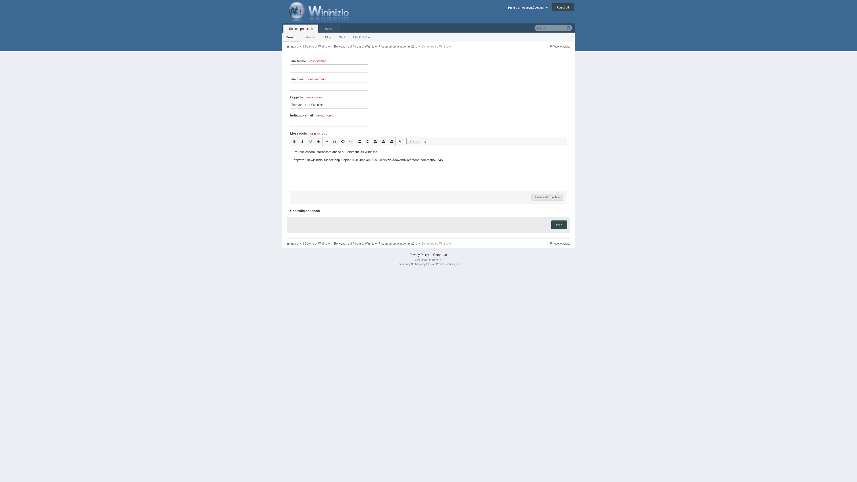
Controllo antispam (305, 210)
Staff (342, 37)
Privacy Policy (419, 254)
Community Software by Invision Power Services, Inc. (429, 264)
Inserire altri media (546, 197)
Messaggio (308, 133)
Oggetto (306, 97)
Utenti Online (361, 37)
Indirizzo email (311, 115)
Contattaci (440, 254)
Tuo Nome (308, 60)
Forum (290, 37)
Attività (329, 28)
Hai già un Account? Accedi (527, 7)
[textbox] (428, 168)
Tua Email (308, 79)
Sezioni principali (301, 28)
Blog (328, 37)
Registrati (563, 7)
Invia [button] (559, 225)
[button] (294, 141)
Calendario (310, 37)
